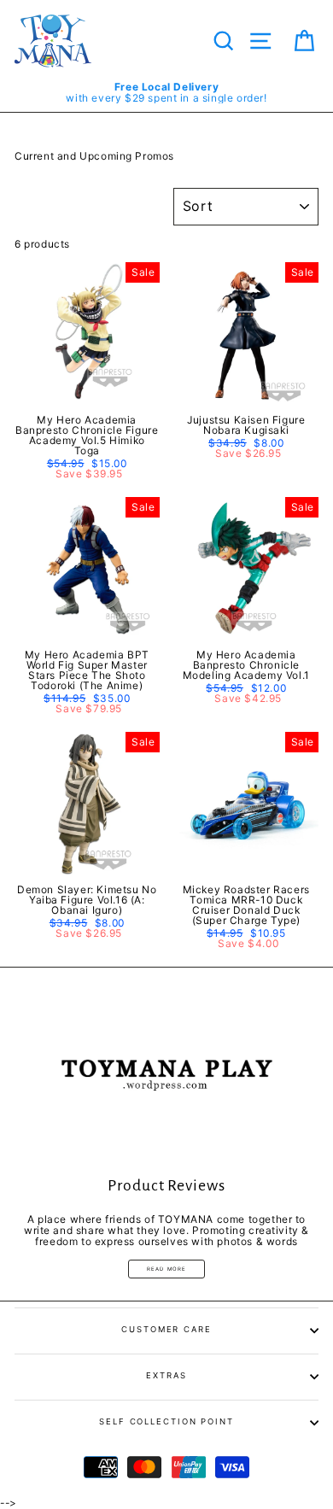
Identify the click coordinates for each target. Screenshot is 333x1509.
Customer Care (166, 1329)
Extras (166, 1375)
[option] (166, 92)
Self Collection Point (166, 1421)
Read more (167, 1269)
